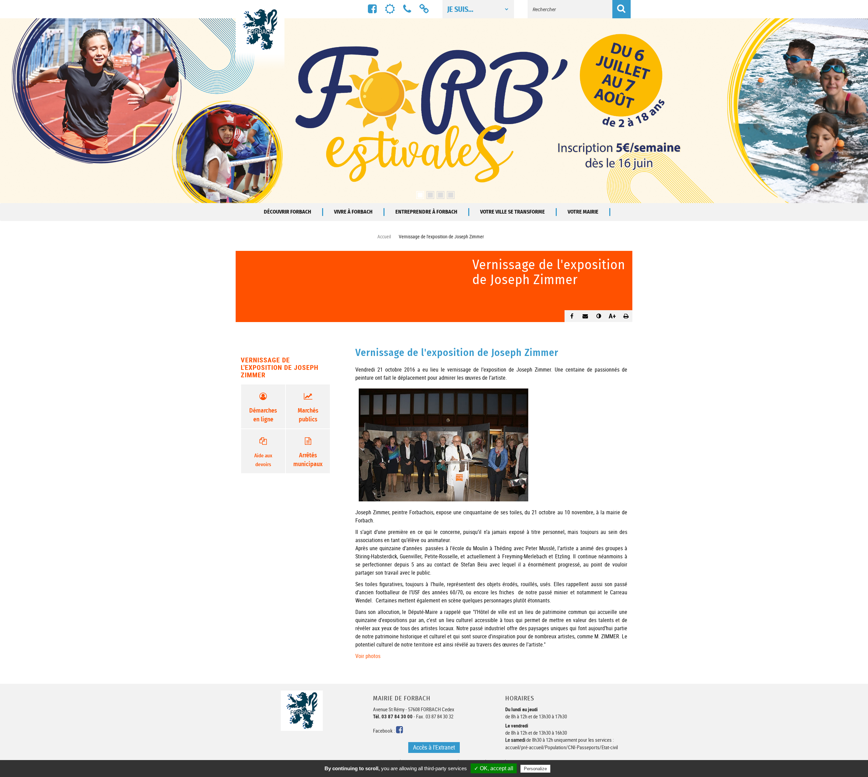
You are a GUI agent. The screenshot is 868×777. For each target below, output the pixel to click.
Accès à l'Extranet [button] (434, 747)
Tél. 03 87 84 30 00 (393, 716)
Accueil (384, 236)
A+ (612, 315)
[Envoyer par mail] (585, 315)
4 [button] (449, 193)
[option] (434, 110)
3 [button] (439, 193)
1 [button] (418, 193)
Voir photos (367, 656)
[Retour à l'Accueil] (260, 45)
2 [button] (429, 193)
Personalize (535, 768)
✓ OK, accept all (493, 768)
